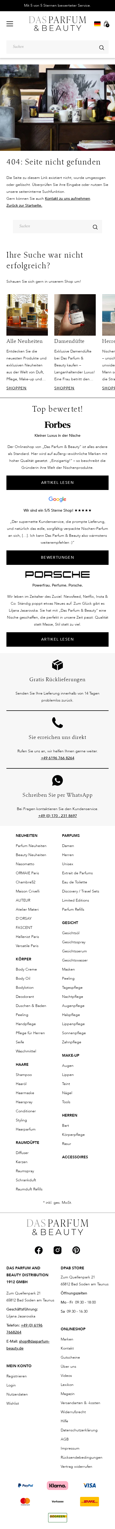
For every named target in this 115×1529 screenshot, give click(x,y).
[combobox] (57, 47)
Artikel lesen (57, 639)
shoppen (16, 388)
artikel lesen (57, 482)
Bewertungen (57, 557)
